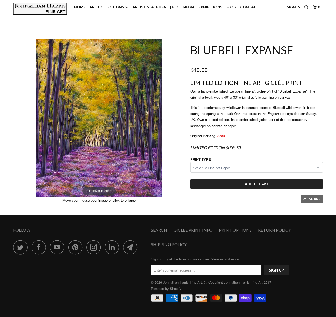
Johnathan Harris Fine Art (182, 282)
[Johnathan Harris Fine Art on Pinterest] (76, 247)
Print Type (200, 159)
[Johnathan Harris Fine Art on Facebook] (40, 247)
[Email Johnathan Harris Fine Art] (131, 247)
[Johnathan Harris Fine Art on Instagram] (95, 247)
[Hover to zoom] (99, 117)
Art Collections (107, 7)
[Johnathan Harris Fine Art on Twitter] (21, 247)
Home (80, 7)
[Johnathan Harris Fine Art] (40, 8)
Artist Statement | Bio (155, 7)
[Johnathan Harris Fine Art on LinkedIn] (113, 247)
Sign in (294, 7)
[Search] (306, 7)
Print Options (235, 229)
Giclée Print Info (193, 229)
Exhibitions (210, 7)
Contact (249, 7)
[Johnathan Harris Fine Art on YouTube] (58, 247)
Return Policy (274, 229)
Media (188, 7)
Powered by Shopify (166, 288)
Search (159, 229)
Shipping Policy (169, 244)
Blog (231, 7)
